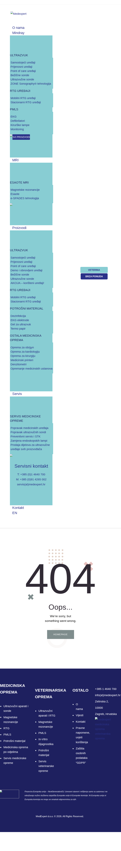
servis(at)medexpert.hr (31, 484)
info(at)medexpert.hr (108, 695)
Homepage (60, 634)
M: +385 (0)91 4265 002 (31, 479)
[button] (6, 13)
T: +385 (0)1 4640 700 (31, 474)
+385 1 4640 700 (105, 689)
